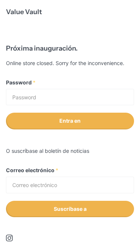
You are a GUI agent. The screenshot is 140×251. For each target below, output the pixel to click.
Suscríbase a (70, 209)
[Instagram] (9, 238)
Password (20, 82)
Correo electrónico (32, 170)
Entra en (70, 121)
